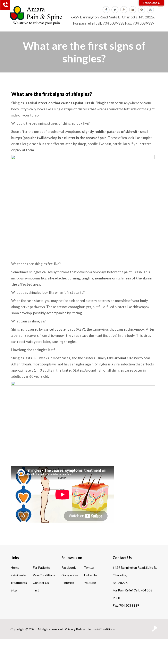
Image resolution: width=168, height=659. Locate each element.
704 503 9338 (113, 23)
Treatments (18, 582)
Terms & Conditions (101, 629)
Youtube (90, 582)
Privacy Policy (75, 629)
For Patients (41, 567)
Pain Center (18, 575)
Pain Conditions (44, 575)
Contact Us (41, 582)
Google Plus (69, 575)
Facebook (68, 567)
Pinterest (67, 582)
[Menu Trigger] (160, 8)
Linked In (90, 575)
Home (14, 567)
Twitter (89, 567)
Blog (13, 590)
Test (36, 590)
